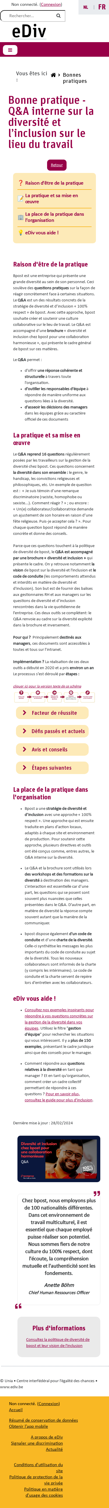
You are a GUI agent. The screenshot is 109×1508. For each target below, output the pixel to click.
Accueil (16, 1410)
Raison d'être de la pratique (54, 183)
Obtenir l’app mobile (28, 1426)
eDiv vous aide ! (42, 233)
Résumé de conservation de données (43, 1420)
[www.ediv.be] (52, 78)
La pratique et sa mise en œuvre (51, 199)
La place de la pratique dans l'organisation (54, 217)
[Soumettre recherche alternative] (59, 16)
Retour (57, 165)
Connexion (51, 4)
